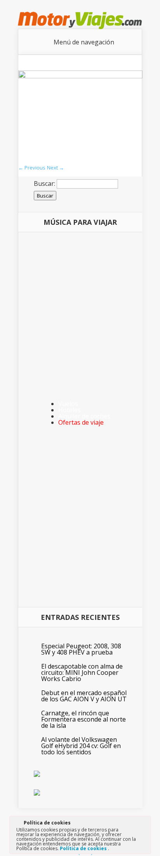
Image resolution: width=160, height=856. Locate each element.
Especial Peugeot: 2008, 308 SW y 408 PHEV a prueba (81, 649)
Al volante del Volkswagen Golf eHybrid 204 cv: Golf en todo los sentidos (81, 745)
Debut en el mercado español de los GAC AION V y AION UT (84, 695)
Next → (55, 167)
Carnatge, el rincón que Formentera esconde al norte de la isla (83, 719)
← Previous (31, 167)
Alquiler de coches (84, 416)
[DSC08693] (80, 76)
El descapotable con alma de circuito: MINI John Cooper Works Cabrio (82, 672)
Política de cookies (84, 848)
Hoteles (69, 410)
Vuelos (68, 403)
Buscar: (44, 183)
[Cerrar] (144, 824)
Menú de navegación (84, 42)
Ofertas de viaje (81, 422)
